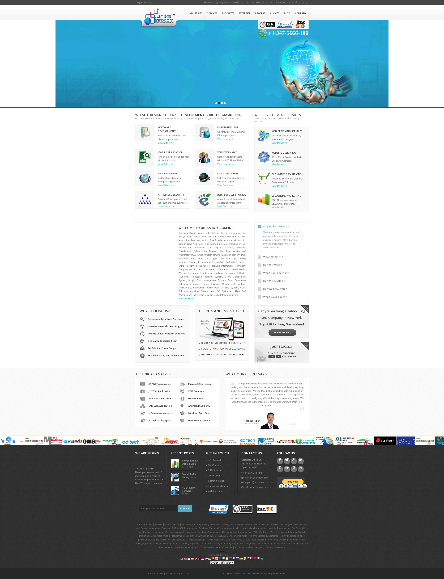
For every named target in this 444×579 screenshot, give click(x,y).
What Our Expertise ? (276, 273)
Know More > (282, 332)
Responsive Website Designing (168, 532)
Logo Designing (257, 547)
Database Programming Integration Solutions (220, 528)
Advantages (190, 532)
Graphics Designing (275, 547)
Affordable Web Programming (195, 524)
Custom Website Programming (236, 532)
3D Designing (241, 547)
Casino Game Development (207, 547)
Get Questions (215, 465)
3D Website (227, 547)
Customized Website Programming (167, 536)
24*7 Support (214, 460)
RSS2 (226, 555)
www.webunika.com (207, 536)
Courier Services (287, 543)
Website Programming (279, 528)
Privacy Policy (172, 573)
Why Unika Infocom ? (276, 226)
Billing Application (144, 543)
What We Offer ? (273, 257)
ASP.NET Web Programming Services (288, 524)
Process (260, 13)
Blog (287, 13)
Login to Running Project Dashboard (223, 348)
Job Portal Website (297, 540)
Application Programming (255, 528)
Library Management (268, 543)
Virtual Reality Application (253, 536)
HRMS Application (215, 540)
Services (212, 13)
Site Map (185, 573)
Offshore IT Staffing (220, 524)
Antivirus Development (229, 536)
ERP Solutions (215, 470)
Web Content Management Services (153, 528)
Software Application (218, 486)
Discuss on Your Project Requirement (223, 343)
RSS (219, 555)
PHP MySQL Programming (184, 528)
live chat (210, 3)
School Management (246, 543)
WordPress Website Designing (273, 532)
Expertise (244, 13)
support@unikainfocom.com (259, 482)
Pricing (176, 524)
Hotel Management (183, 547)
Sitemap (211, 555)
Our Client (296, 528)
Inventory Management (166, 543)
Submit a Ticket (216, 481)
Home (139, 524)
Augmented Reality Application (281, 536)
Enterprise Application (159, 540)
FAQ (255, 532)
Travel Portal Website (276, 540)
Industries (195, 13)
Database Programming (209, 532)
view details (151, 96)
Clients (274, 13)
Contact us (179, 96)
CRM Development (196, 540)
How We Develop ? (274, 281)
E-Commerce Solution (241, 524)
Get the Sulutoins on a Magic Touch (222, 354)
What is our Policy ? (275, 297)
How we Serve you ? (275, 289)
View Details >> (166, 143)
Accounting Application (189, 543)
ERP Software (178, 540)
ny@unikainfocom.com (229, 3)
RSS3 (234, 555)
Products (228, 13)
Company (300, 13)
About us (148, 524)
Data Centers (214, 475)
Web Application (216, 491)
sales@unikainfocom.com (258, 487)
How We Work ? (272, 265)
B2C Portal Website (255, 540)
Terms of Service (156, 573)
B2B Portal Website (235, 540)
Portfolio (147, 532)
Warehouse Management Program (218, 543)
